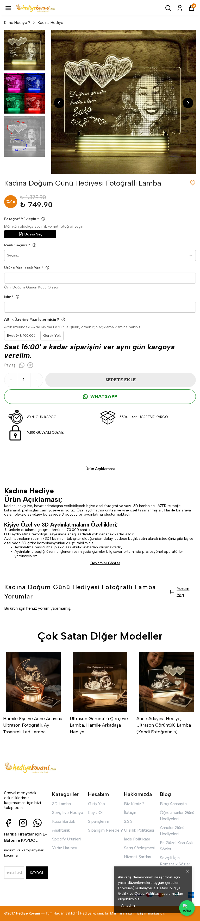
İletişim (131, 812)
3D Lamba (61, 803)
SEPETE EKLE (120, 379)
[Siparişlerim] (180, 8)
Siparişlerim (98, 821)
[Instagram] (23, 823)
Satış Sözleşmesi (139, 847)
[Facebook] (8, 823)
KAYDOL (37, 873)
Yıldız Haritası (64, 847)
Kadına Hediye (50, 22)
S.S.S (128, 821)
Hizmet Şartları (137, 856)
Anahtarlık (61, 830)
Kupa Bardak (63, 821)
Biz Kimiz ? (134, 803)
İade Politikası (137, 839)
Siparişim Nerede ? (105, 830)
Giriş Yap (96, 803)
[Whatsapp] (37, 823)
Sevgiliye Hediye (67, 812)
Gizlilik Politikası (139, 830)
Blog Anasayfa (173, 803)
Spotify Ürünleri (66, 839)
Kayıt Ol (95, 812)
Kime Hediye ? (17, 22)
